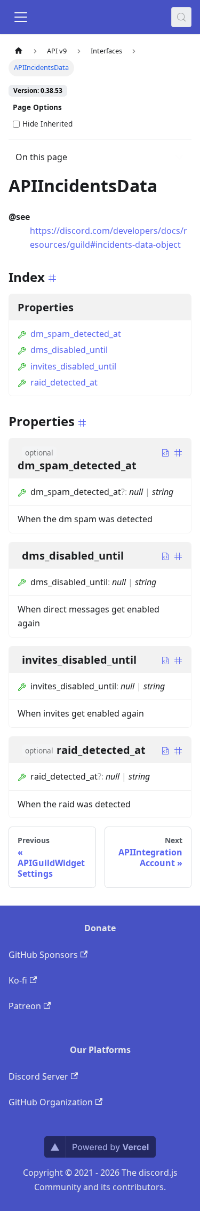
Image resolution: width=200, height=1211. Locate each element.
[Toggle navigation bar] (21, 17)
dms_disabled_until (69, 350)
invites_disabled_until (73, 366)
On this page (41, 157)
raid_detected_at (64, 382)
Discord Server (38, 1076)
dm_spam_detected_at (75, 334)
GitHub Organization (51, 1102)
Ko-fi (18, 980)
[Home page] (19, 51)
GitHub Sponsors (43, 955)
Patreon (25, 1006)
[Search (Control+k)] (181, 17)
